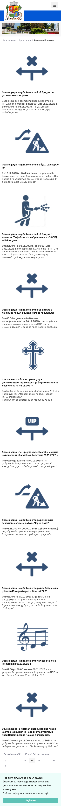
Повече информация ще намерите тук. (26, 793)
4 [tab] (45, 30)
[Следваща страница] (5, 765)
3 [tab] (41, 30)
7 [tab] (54, 30)
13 (33, 761)
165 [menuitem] (54, 761)
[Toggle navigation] (54, 5)
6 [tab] (51, 30)
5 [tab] (48, 30)
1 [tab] (35, 30)
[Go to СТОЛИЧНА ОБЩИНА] (14, 10)
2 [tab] (38, 30)
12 (26, 761)
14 (40, 761)
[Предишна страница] (5, 760)
